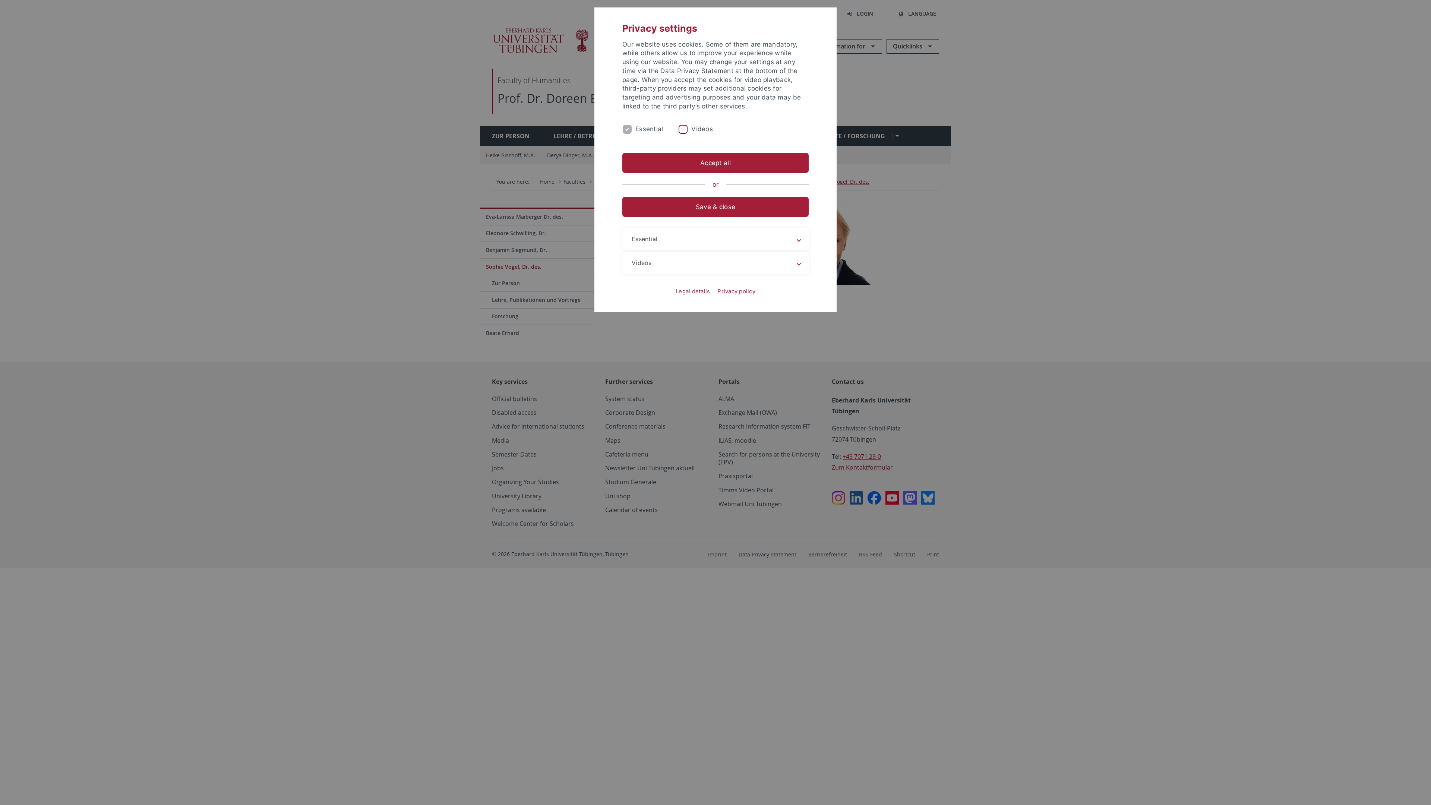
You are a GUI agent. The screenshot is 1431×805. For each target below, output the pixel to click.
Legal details (693, 291)
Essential (649, 129)
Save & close (715, 207)
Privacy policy (736, 291)
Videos (702, 129)
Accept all (715, 163)
